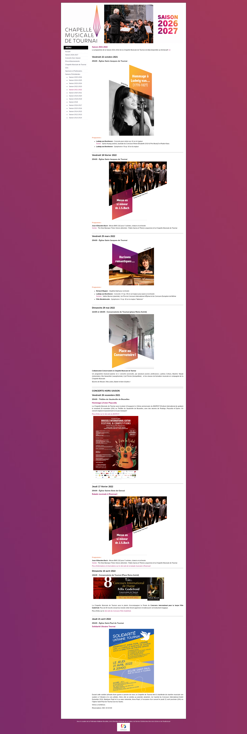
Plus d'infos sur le (98, 414)
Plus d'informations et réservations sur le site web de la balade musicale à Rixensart (121, 566)
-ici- (169, 50)
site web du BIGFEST (112, 414)
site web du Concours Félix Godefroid (118, 611)
